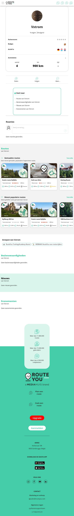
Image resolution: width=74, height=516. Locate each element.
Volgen (37, 81)
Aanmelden (37, 428)
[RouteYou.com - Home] (10, 2)
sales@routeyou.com (37, 499)
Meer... (58, 81)
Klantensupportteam (37, 508)
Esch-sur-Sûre (36, 180)
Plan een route (39, 392)
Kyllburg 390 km (8, 219)
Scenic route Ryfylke (9, 180)
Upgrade (37, 417)
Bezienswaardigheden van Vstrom (28, 102)
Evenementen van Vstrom (25, 109)
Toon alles (70, 158)
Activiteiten (12, 58)
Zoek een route (39, 404)
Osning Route (65, 180)
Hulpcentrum (38, 512)
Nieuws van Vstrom (23, 105)
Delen (16, 81)
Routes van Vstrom (22, 99)
